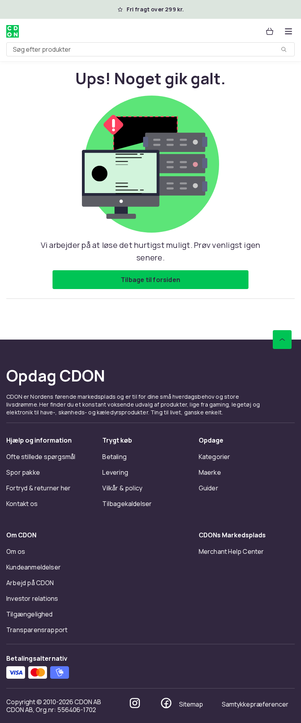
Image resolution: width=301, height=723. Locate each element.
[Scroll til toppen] (282, 339)
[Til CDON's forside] (12, 31)
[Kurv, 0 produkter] (269, 31)
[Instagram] (134, 703)
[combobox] (150, 49)
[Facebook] (166, 703)
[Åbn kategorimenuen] (288, 31)
